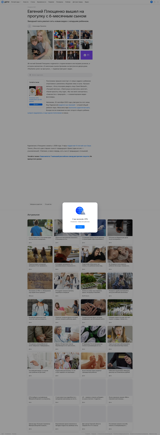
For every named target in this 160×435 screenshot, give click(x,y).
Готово (80, 227)
